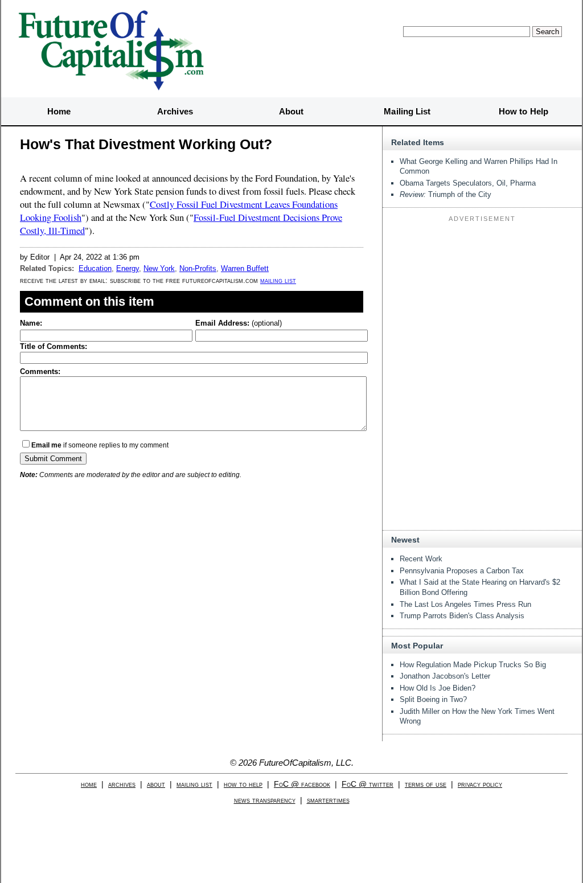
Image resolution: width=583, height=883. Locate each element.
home (89, 784)
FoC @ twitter (367, 784)
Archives (175, 111)
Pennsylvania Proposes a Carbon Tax (462, 570)
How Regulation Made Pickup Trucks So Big (473, 664)
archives (122, 784)
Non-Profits (197, 268)
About (291, 111)
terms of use (425, 784)
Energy (127, 268)
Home (59, 111)
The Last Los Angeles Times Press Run (465, 604)
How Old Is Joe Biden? (437, 688)
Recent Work (421, 559)
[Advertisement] (482, 297)
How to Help (523, 111)
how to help (243, 784)
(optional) (238, 323)
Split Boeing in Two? (433, 699)
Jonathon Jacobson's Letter (445, 676)
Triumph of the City (445, 194)
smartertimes (328, 800)
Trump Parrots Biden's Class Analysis (462, 615)
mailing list (278, 280)
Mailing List (407, 111)
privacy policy (480, 784)
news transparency (264, 800)
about (156, 784)
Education (95, 268)
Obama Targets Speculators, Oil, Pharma (468, 183)
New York (159, 268)
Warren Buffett (245, 268)
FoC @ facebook (302, 784)
